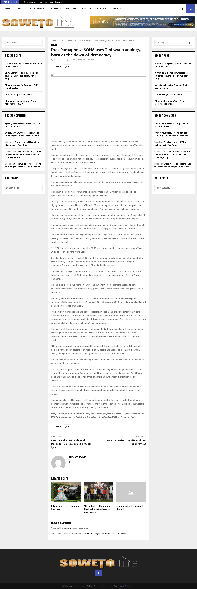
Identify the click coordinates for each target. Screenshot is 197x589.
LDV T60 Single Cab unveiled (18, 94)
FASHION (86, 8)
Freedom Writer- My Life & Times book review (126, 442)
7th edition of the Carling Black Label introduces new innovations (98, 509)
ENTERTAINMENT (37, 8)
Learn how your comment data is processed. (107, 533)
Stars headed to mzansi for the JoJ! (130, 507)
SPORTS (20, 8)
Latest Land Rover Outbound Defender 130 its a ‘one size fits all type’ (71, 444)
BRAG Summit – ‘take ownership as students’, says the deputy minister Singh (22, 76)
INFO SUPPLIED (59, 60)
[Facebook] (183, 8)
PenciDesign (130, 586)
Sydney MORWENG (14, 123)
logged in (67, 528)
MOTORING (71, 8)
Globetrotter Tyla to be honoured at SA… (44, 2)
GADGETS (116, 8)
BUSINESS (56, 8)
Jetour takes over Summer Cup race (65, 507)
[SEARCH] (39, 43)
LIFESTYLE (101, 8)
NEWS (7, 8)
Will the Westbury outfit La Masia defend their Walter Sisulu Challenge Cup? (23, 154)
